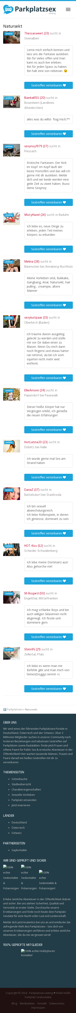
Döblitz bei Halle (35, 447)
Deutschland (19, 822)
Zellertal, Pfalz (34, 654)
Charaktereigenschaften (26, 789)
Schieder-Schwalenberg (40, 550)
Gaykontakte (19, 850)
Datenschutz (56, 1003)
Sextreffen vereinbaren (47, 85)
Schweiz (17, 833)
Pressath (30, 151)
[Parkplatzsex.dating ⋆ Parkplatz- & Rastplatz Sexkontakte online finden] (29, 9)
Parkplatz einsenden (24, 800)
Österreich (18, 827)
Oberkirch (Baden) (36, 322)
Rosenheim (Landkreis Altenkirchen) (39, 105)
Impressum (38, 1007)
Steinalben (31, 38)
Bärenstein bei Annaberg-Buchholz (48, 266)
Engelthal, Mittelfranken (41, 598)
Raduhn (64, 214)
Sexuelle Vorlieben (23, 795)
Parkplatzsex (14, 709)
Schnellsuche (19, 779)
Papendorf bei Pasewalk (41, 395)
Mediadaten (27, 1003)
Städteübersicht (21, 784)
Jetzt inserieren (21, 805)
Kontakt (42, 1003)
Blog (14, 1003)
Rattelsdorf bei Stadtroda (42, 494)
